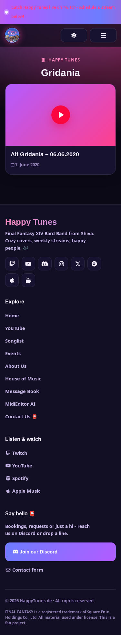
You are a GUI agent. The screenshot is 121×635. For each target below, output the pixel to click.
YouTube (15, 328)
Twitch (19, 453)
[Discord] (45, 263)
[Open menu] (103, 35)
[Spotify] (94, 263)
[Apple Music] (12, 280)
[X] (78, 263)
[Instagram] (61, 263)
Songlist (14, 340)
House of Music (23, 378)
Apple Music (25, 490)
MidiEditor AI (20, 403)
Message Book (22, 391)
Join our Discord (37, 551)
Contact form (27, 569)
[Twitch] (12, 263)
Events (13, 353)
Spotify (19, 478)
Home (12, 315)
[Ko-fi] (28, 280)
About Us (15, 366)
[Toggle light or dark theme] (74, 35)
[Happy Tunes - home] (12, 35)
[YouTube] (28, 263)
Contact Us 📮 (21, 416)
